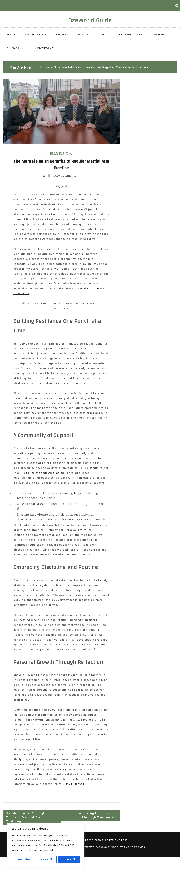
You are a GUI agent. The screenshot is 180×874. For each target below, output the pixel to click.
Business (61, 34)
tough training (86, 493)
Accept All (69, 859)
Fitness (82, 34)
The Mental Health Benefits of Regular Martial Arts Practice (61, 164)
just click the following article (43, 473)
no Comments (66, 175)
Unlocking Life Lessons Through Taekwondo (96, 815)
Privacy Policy (43, 48)
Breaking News (35, 34)
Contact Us (15, 48)
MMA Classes (75, 784)
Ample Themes (134, 847)
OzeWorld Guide (90, 20)
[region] (45, 845)
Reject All (46, 859)
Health (103, 34)
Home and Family (130, 34)
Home (11, 34)
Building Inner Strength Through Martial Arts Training (26, 817)
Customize (23, 859)
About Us (158, 34)
